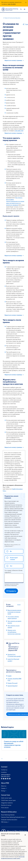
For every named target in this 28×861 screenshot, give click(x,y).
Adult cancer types (6, 798)
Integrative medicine (7, 803)
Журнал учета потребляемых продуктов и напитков (14, 632)
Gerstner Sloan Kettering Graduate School (13, 817)
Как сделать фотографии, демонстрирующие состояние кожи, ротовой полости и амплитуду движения (15, 201)
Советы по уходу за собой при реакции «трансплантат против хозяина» (13, 744)
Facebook (3, 778)
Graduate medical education (9, 819)
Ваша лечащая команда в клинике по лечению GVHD (14, 612)
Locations (4, 772)
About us (3, 786)
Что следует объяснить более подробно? (13, 571)
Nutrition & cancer (6, 805)
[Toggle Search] (21, 9)
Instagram (1, 778)
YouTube (7, 778)
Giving (3, 791)
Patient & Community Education (12, 18)
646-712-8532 (12, 4)
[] (12, 683)
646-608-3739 (19, 130)
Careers (3, 788)
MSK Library (4, 822)
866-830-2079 (5, 776)
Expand (18, 604)
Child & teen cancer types (8, 800)
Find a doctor (5, 807)
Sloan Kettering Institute (7, 815)
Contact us (4, 770)
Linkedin (9, 778)
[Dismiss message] (26, 3)
